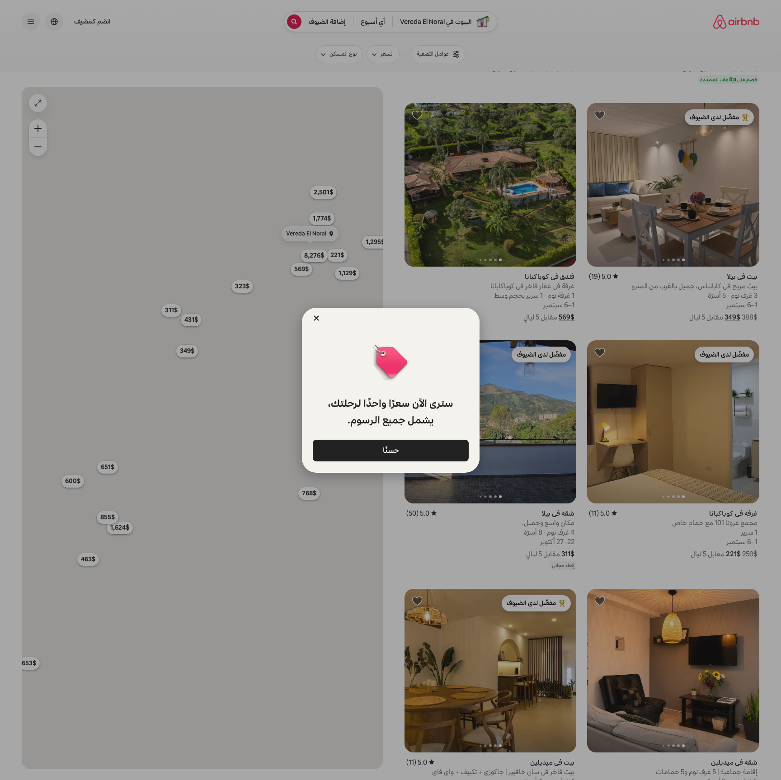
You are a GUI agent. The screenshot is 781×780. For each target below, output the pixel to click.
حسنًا (390, 450)
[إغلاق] (316, 318)
